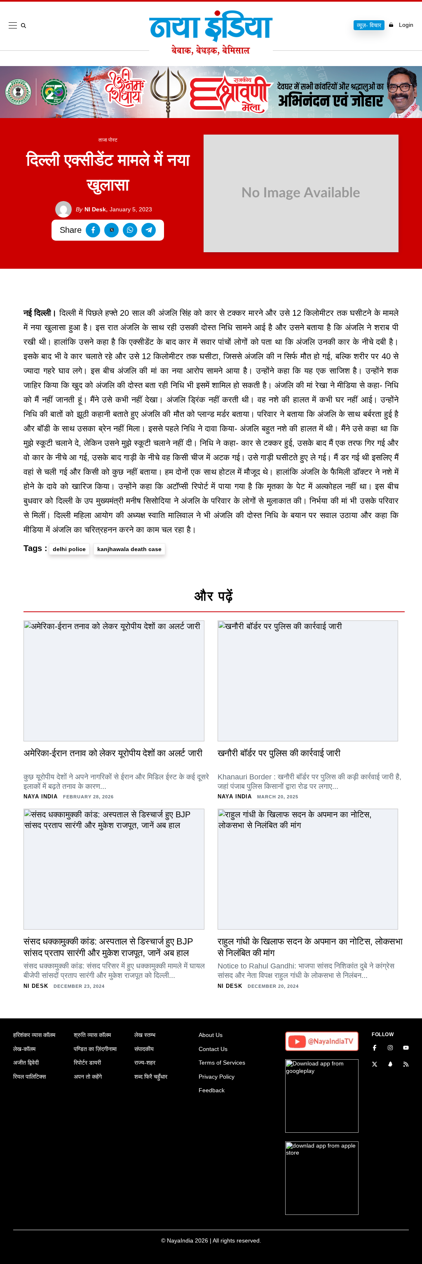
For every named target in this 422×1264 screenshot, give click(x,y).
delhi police (69, 549)
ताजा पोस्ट (107, 140)
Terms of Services (222, 1062)
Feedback (212, 1090)
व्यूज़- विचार (369, 25)
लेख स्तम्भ (144, 1035)
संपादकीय (144, 1049)
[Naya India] (211, 53)
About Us (211, 1035)
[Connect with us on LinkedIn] (390, 1065)
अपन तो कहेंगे (88, 1076)
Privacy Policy (216, 1076)
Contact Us (213, 1049)
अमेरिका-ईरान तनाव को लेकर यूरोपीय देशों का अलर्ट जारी (112, 753)
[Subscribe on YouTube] (406, 1048)
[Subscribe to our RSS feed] (406, 1065)
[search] (25, 25)
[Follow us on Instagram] (390, 1048)
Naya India (40, 796)
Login (406, 24)
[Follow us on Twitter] (374, 1065)
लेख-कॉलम (24, 1049)
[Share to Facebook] (93, 230)
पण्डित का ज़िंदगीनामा (95, 1049)
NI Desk (91, 209)
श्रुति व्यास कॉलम (92, 1035)
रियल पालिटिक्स (29, 1076)
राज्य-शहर (144, 1062)
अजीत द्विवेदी (26, 1062)
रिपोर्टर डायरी (87, 1062)
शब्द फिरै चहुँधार (150, 1076)
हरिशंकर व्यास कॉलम (34, 1035)
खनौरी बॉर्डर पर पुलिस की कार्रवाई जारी (279, 753)
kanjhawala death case (129, 549)
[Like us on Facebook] (374, 1048)
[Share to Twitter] (111, 230)
